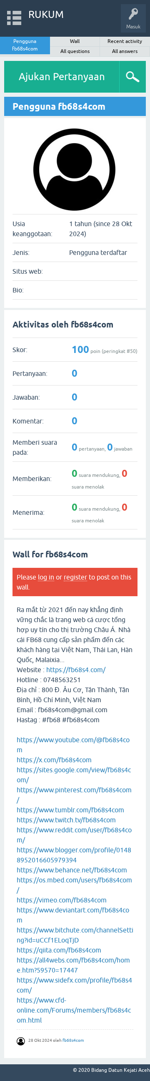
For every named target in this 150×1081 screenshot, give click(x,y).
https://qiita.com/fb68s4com (59, 950)
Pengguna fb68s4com (25, 45)
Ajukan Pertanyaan (62, 76)
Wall (75, 41)
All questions (75, 51)
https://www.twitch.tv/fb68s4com (66, 820)
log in (46, 577)
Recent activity (125, 41)
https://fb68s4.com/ (75, 669)
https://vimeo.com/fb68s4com (62, 900)
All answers (125, 51)
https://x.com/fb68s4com (54, 760)
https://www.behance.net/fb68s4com (72, 870)
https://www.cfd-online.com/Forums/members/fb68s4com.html (74, 1010)
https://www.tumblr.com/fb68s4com (70, 810)
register (75, 577)
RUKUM (46, 14)
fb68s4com (73, 1040)
